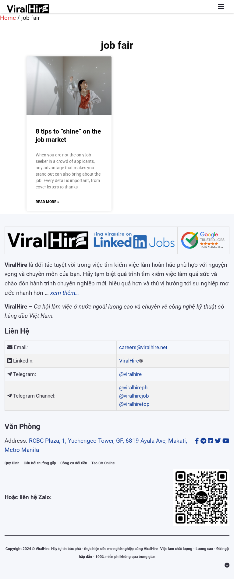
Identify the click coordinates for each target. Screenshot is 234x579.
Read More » (47, 202)
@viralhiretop (134, 404)
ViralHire (129, 361)
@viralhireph (133, 387)
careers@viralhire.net (143, 347)
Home (8, 17)
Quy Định (12, 463)
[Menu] (221, 6)
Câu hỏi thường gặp (40, 463)
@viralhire (130, 374)
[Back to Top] (227, 565)
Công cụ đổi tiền (73, 463)
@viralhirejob (134, 396)
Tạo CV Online (103, 463)
